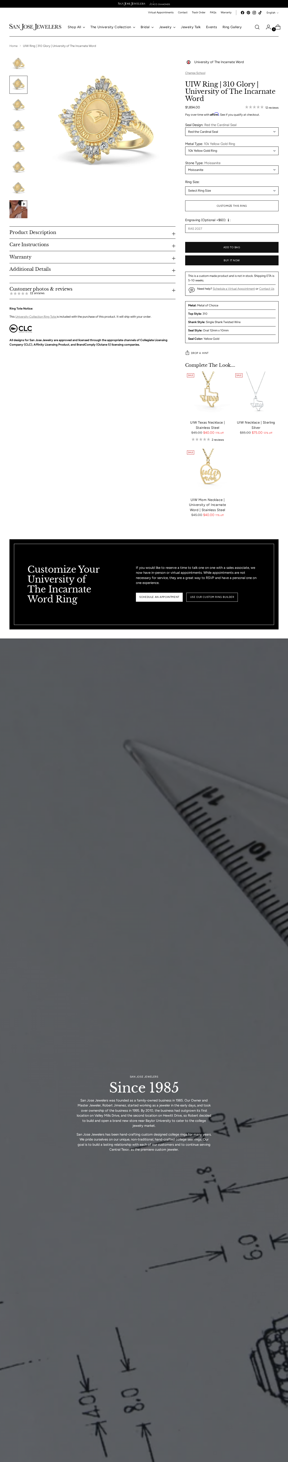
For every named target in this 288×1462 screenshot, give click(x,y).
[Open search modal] (257, 27)
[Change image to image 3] (18, 105)
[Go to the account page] (266, 27)
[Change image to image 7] (18, 188)
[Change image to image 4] (18, 126)
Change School (195, 73)
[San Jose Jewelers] (131, 4)
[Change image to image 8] (18, 209)
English (271, 12)
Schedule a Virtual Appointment (234, 288)
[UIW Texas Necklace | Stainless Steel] (207, 394)
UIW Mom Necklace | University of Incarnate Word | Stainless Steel (207, 505)
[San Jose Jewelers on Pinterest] (248, 13)
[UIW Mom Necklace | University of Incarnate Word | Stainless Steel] (207, 471)
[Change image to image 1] (18, 64)
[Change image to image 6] (18, 168)
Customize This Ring (232, 205)
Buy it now (232, 260)
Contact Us (266, 288)
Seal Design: (210, 125)
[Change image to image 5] (18, 147)
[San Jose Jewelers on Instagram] (254, 13)
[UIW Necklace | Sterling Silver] (256, 394)
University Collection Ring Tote (36, 316)
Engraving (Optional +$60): (205, 220)
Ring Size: (192, 182)
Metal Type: (210, 144)
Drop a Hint (200, 353)
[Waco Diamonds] (160, 4)
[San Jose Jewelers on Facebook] (243, 13)
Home (13, 46)
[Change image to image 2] (18, 85)
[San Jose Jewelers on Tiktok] (260, 13)
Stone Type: (202, 163)
